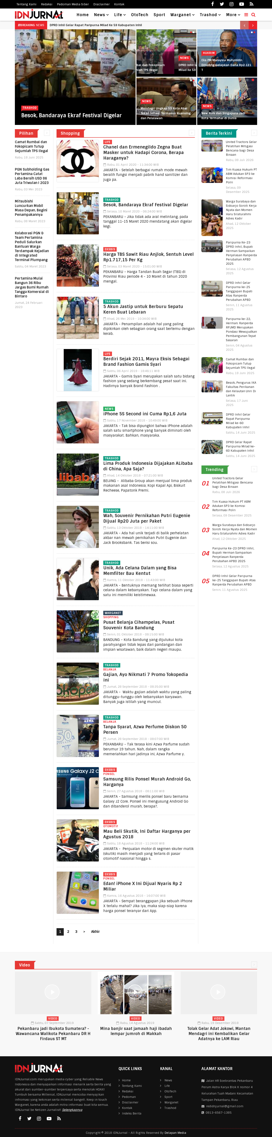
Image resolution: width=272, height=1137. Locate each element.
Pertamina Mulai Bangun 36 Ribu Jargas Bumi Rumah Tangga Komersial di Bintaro (32, 287)
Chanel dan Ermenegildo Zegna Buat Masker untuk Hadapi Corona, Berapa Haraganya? (143, 152)
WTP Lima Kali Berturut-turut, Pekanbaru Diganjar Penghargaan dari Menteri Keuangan (151, 113)
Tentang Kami (27, 4)
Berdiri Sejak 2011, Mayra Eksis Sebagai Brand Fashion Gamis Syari (146, 361)
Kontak (119, 4)
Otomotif (110, 826)
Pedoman (129, 1097)
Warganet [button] (180, 14)
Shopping (111, 617)
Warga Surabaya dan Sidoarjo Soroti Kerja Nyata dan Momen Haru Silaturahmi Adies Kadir (241, 209)
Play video (53, 993)
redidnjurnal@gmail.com (224, 1106)
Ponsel (109, 774)
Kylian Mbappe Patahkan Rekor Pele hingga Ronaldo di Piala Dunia (208, 113)
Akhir (95, 931)
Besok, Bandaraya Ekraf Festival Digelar (71, 115)
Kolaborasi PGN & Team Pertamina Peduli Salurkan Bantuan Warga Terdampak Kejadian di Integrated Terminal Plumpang (32, 246)
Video (52, 1018)
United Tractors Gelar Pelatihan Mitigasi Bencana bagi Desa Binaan (232, 482)
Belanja (109, 669)
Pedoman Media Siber (73, 4)
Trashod (30, 108)
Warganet (113, 613)
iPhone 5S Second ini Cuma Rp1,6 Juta (145, 414)
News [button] (99, 14)
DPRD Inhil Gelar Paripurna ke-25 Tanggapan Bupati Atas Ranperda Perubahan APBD (239, 291)
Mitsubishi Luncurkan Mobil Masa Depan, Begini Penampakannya (98, 25)
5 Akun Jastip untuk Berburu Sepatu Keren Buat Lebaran (143, 309)
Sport (159, 14)
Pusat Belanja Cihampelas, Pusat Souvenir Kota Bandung (138, 625)
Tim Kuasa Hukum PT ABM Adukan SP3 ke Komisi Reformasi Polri (231, 506)
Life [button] (118, 14)
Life (107, 142)
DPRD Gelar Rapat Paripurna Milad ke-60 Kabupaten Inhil (240, 446)
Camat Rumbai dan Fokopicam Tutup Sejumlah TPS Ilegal (31, 146)
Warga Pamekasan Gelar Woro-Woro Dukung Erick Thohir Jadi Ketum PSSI (225, 65)
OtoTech (140, 14)
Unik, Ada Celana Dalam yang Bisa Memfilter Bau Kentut (140, 570)
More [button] (231, 14)
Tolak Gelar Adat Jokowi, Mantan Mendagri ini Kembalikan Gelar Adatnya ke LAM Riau (219, 1033)
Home (82, 14)
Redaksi (46, 4)
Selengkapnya (72, 1110)
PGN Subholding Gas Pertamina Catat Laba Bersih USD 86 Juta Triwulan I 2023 (32, 176)
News (146, 58)
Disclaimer (101, 4)
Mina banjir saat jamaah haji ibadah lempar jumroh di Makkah (136, 1031)
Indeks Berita (131, 1113)
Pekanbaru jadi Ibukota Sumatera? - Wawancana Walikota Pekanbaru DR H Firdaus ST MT (53, 1033)
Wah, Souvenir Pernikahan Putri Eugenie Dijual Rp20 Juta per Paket (146, 518)
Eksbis (110, 249)
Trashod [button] (208, 14)
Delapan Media (175, 1133)
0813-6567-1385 (218, 1112)
